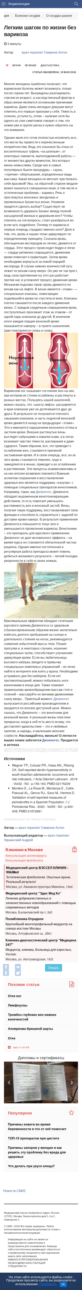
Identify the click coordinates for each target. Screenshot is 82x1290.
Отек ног (14, 996)
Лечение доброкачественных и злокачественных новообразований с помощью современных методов (41, 902)
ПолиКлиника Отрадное (25, 918)
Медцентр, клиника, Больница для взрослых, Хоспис (39, 951)
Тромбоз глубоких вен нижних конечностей (32, 1016)
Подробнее (47, 1284)
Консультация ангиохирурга (26, 855)
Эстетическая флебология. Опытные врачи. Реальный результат (38, 879)
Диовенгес (44, 491)
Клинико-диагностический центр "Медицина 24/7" (41, 942)
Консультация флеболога (24, 860)
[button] (9, 1082)
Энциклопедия (19, 4)
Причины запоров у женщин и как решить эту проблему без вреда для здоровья (37, 1152)
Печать (53, 967)
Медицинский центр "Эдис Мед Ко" (33, 893)
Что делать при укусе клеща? (31, 1166)
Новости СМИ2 (14, 1191)
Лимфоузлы (17, 1005)
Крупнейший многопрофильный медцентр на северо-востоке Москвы (39, 925)
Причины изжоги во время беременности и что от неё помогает (37, 1126)
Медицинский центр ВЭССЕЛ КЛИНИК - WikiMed (37, 869)
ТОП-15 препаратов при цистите (33, 1138)
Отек (11, 1038)
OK (63, 1284)
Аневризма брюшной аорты (30, 1028)
